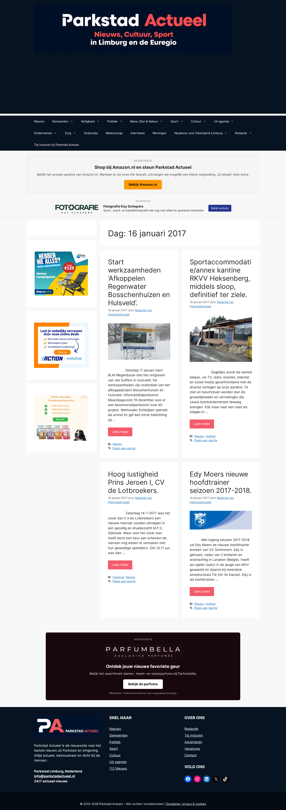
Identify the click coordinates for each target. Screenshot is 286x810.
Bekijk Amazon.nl (143, 184)
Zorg (68, 133)
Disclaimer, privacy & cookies (186, 804)
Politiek (112, 121)
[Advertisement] (143, 86)
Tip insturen (193, 735)
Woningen (159, 133)
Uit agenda (221, 121)
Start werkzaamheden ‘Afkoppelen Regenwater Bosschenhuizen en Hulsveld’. (139, 282)
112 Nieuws (118, 768)
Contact (190, 755)
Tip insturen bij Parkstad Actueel (56, 145)
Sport (174, 121)
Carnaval (118, 577)
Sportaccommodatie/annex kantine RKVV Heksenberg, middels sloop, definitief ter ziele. (220, 278)
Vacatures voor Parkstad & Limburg (198, 133)
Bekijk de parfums (143, 684)
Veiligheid (88, 121)
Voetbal (210, 436)
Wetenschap (114, 133)
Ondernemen (43, 133)
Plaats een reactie (123, 448)
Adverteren (193, 742)
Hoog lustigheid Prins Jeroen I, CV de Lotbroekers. (136, 482)
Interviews (137, 133)
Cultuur (196, 121)
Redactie (241, 133)
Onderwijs (91, 133)
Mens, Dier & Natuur (144, 121)
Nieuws (39, 121)
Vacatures (192, 749)
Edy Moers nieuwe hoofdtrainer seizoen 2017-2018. (221, 482)
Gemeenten (60, 121)
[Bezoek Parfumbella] (143, 652)
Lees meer (120, 432)
